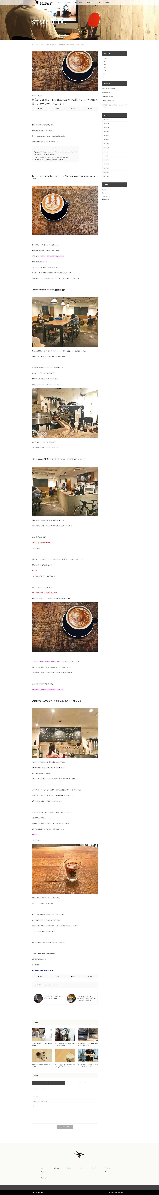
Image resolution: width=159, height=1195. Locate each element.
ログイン (104, 189)
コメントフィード (106, 196)
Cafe (68, 2)
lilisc (40, 984)
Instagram (39, 1192)
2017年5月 (106, 168)
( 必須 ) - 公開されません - (40, 1101)
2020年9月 (106, 131)
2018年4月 (106, 143)
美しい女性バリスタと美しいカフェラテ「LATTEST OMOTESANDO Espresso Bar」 (55, 152)
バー (105, 64)
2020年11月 (106, 127)
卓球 (105, 70)
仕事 (105, 67)
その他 (105, 58)
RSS (42, 1192)
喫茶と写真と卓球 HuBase (121, 1192)
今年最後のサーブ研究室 (107, 96)
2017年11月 (106, 147)
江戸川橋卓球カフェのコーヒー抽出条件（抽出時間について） (88, 1044)
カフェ (42, 44)
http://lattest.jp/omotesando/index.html (43, 970)
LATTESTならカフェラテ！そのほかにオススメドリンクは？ (49, 159)
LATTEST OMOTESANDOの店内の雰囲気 (44, 154)
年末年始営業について (107, 92)
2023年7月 (106, 119)
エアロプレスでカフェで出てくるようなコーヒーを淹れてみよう (88, 1065)
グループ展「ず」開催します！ (109, 88)
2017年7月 (106, 160)
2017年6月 (106, 164)
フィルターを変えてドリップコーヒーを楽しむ (42, 1044)
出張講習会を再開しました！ (108, 100)
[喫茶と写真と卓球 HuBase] (79, 1160)
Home (43, 1168)
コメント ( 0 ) (48, 1082)
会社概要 (56, 1168)
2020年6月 (106, 135)
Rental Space (78, 2)
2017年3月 (106, 176)
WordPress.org (105, 199)
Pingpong (60, 2)
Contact (108, 2)
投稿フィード (105, 193)
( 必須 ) (36, 1096)
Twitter (33, 1192)
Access (99, 2)
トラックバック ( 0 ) (81, 1082)
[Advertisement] (64, 115)
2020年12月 (106, 123)
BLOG (36, 44)
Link (81, 1168)
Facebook (36, 1192)
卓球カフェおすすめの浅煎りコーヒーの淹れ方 (42, 1065)
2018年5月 (106, 139)
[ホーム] (32, 42)
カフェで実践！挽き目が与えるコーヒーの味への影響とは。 (65, 1044)
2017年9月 (106, 152)
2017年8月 (106, 156)
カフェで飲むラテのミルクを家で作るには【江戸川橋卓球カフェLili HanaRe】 (65, 1066)
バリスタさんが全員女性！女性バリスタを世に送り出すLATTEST (50, 157)
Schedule (89, 2)
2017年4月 (106, 172)
